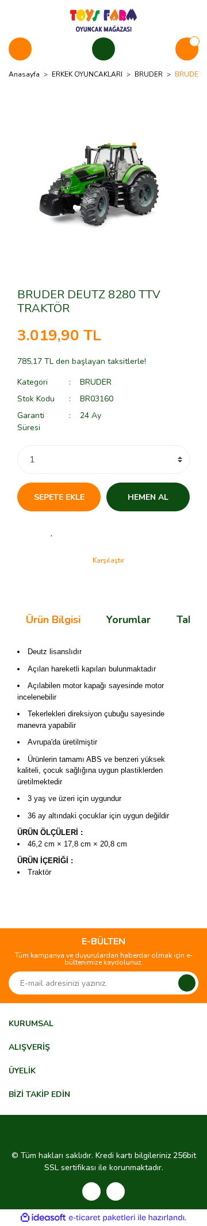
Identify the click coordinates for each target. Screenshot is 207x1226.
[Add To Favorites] (51, 531)
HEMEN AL (148, 497)
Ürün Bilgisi (53, 620)
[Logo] (103, 19)
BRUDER (96, 382)
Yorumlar (128, 620)
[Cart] (186, 48)
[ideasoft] (43, 1217)
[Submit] (186, 983)
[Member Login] (103, 48)
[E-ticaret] (102, 1218)
